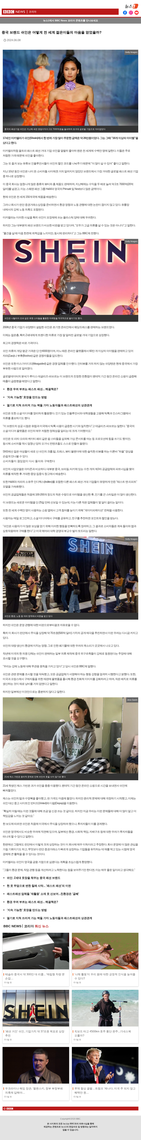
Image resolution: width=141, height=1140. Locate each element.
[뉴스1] (131, 7)
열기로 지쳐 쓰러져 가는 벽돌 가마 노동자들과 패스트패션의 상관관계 (49, 405)
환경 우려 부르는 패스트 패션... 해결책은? (32, 389)
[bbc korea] (70, 1108)
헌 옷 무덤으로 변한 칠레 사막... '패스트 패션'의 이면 (39, 885)
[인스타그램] (130, 12)
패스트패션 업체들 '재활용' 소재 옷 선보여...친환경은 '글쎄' (43, 893)
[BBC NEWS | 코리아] (59, 10)
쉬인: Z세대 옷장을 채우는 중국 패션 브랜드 (33, 877)
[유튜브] (136, 12)
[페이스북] (125, 12)
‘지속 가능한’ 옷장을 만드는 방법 (27, 397)
